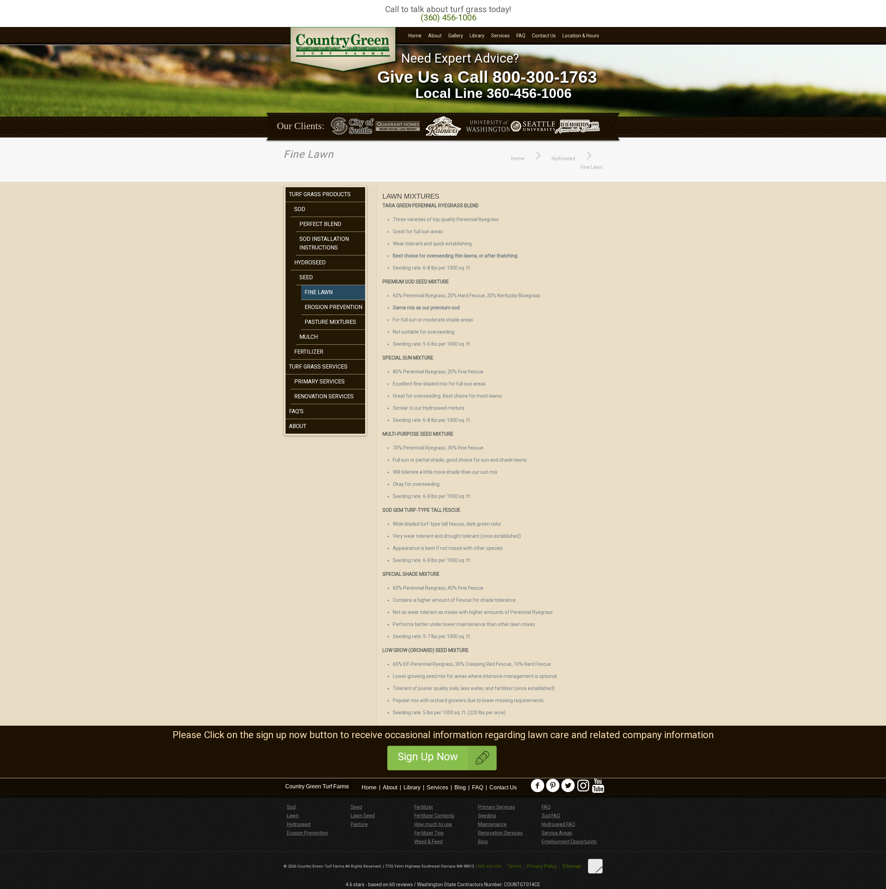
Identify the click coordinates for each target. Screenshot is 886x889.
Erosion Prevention (333, 307)
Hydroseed (563, 158)
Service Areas (557, 833)
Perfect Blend (320, 224)
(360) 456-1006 (448, 17)
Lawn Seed (363, 815)
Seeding (487, 815)
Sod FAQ (551, 815)
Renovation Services (324, 396)
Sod (299, 209)
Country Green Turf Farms (317, 786)
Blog (460, 787)
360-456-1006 (529, 93)
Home (517, 158)
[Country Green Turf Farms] (344, 50)
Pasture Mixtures (330, 322)
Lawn (293, 815)
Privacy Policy (542, 866)
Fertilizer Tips (429, 833)
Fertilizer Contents (434, 815)
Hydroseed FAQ (558, 824)
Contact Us (503, 787)
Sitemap (571, 866)
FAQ (477, 787)
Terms (514, 866)
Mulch (308, 337)
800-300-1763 (544, 77)
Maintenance (492, 824)
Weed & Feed (428, 841)
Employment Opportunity (569, 841)
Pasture (359, 824)
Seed (306, 277)
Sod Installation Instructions (324, 243)
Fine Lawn (319, 292)
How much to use (433, 824)
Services (437, 787)
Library (412, 787)
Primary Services (319, 381)
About (297, 426)
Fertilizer (308, 351)
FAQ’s (296, 411)
